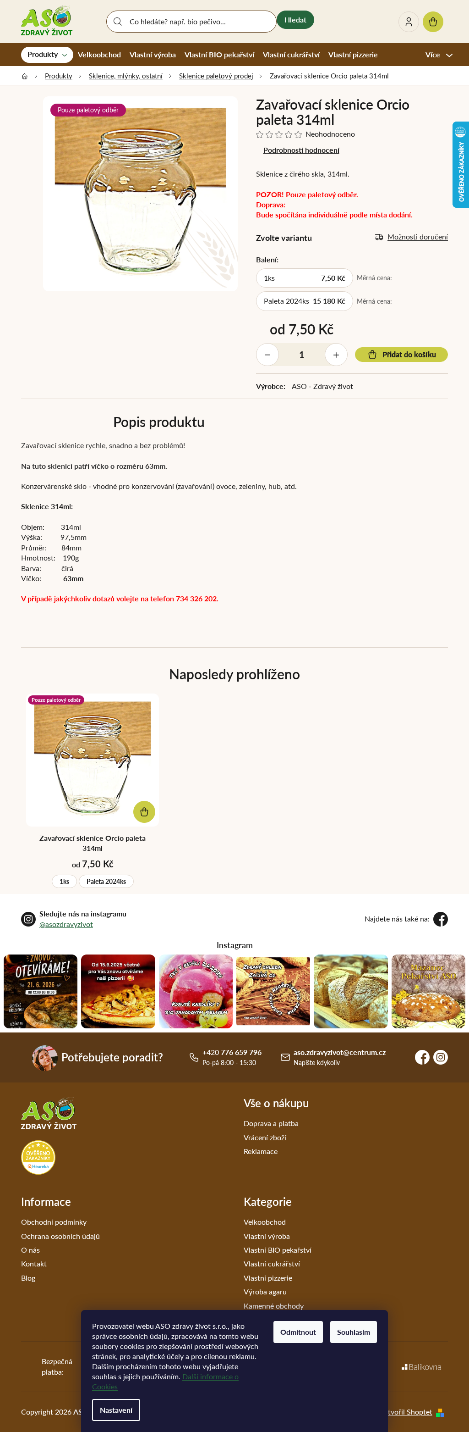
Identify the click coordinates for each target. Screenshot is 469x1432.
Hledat (295, 19)
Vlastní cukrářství (272, 1263)
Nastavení (116, 1409)
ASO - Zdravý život (322, 386)
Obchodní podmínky (54, 1222)
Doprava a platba (271, 1123)
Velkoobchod (265, 1222)
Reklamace (261, 1151)
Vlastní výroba (267, 1236)
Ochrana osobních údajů (60, 1236)
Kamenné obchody (274, 1305)
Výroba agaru (265, 1291)
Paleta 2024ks (106, 881)
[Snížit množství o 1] (267, 354)
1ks (64, 881)
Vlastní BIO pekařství (277, 1249)
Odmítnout (298, 1332)
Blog (28, 1277)
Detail (144, 812)
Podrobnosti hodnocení (301, 149)
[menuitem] (47, 54)
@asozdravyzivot (66, 924)
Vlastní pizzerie (268, 1277)
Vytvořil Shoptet (405, 1411)
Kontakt (34, 1263)
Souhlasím (353, 1332)
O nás (30, 1249)
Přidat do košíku (409, 354)
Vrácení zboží (265, 1137)
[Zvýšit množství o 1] (336, 354)
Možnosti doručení (417, 236)
